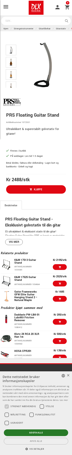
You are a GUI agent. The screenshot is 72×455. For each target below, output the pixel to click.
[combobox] (63, 375)
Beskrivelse (11, 205)
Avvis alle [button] (36, 441)
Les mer (64, 400)
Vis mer (14, 242)
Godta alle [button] (36, 432)
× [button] (68, 375)
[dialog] (36, 413)
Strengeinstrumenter (23, 29)
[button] (36, 449)
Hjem (5, 29)
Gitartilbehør (45, 29)
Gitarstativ (61, 29)
